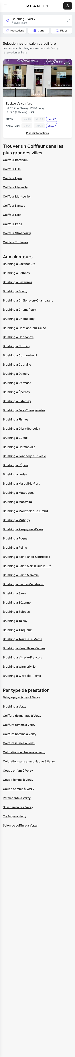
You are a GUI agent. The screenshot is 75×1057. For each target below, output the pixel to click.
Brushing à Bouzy (15, 291)
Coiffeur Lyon (12, 178)
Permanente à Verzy (17, 798)
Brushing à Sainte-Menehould (23, 584)
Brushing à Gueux (15, 438)
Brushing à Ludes (15, 474)
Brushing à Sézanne (17, 602)
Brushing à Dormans (17, 383)
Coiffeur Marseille (15, 187)
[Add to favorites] (67, 64)
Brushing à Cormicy (16, 346)
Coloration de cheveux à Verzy (24, 752)
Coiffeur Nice (12, 215)
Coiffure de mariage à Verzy (22, 715)
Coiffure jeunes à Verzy (19, 743)
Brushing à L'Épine (15, 465)
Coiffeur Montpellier (17, 196)
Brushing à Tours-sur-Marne (22, 639)
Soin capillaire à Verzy (18, 807)
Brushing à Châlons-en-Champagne (28, 300)
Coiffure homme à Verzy (19, 734)
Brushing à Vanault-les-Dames (24, 648)
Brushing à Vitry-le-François (22, 657)
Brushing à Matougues (18, 492)
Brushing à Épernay (16, 392)
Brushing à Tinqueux (17, 630)
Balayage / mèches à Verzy (21, 697)
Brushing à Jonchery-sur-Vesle (24, 456)
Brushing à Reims (15, 547)
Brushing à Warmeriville (19, 666)
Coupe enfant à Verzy (18, 770)
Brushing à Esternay (17, 401)
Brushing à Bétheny (16, 273)
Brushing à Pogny (15, 538)
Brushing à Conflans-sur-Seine (24, 328)
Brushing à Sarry (14, 593)
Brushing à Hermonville (19, 447)
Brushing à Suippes (16, 611)
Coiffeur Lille (12, 169)
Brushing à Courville (17, 364)
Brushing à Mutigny (16, 520)
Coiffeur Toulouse (15, 242)
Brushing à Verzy (14, 706)
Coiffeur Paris (12, 224)
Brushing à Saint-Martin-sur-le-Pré (27, 566)
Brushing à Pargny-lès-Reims (23, 529)
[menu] (5, 6)
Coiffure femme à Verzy (19, 725)
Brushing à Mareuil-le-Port (21, 483)
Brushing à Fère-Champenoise (24, 410)
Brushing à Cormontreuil (20, 355)
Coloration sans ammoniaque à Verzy (29, 761)
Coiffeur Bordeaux (15, 160)
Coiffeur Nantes (14, 205)
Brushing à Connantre (18, 337)
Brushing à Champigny (19, 319)
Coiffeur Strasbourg (17, 233)
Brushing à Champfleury (20, 309)
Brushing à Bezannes (17, 282)
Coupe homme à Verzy (18, 789)
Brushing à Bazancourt (19, 264)
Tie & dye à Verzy (14, 816)
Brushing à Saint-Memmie (21, 575)
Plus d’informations (37, 133)
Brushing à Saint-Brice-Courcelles (26, 557)
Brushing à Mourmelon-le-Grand (25, 511)
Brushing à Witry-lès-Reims (22, 676)
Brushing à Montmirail (18, 502)
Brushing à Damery (16, 373)
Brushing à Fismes (15, 419)
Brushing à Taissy (15, 621)
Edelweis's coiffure (19, 103)
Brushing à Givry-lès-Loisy (21, 428)
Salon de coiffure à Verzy (20, 825)
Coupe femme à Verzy (18, 779)
